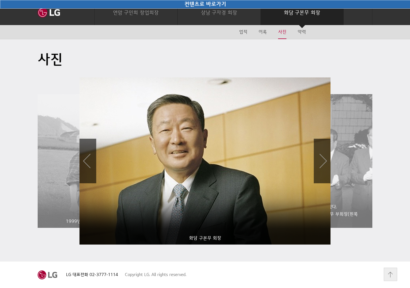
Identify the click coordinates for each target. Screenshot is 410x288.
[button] (135, 12)
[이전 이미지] (87, 161)
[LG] (49, 13)
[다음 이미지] (322, 161)
